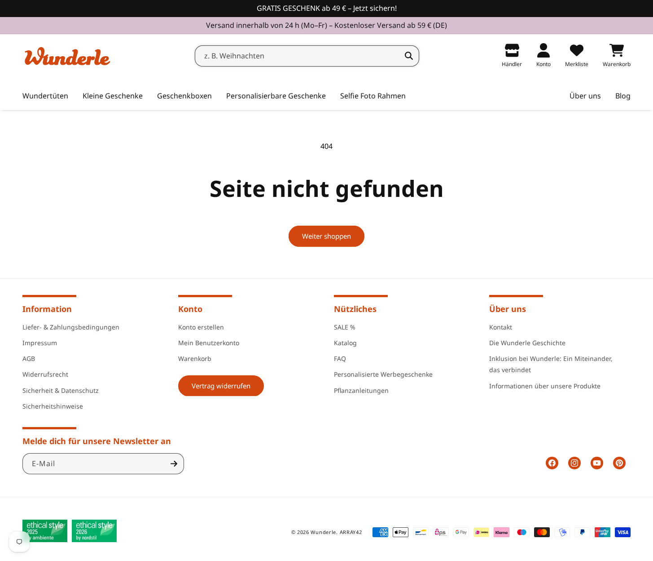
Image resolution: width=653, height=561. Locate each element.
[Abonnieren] (174, 463)
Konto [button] (190, 308)
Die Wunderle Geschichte (527, 342)
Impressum (39, 342)
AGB (28, 358)
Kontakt (500, 326)
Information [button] (47, 308)
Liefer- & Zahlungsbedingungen (70, 326)
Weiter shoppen (326, 236)
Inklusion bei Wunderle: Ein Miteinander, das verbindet (551, 364)
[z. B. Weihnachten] (409, 56)
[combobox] (307, 56)
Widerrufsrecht (45, 374)
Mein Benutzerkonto (208, 342)
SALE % (344, 326)
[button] (113, 96)
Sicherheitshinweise (52, 405)
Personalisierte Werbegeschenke (383, 374)
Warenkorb (194, 358)
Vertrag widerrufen (221, 385)
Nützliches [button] (355, 308)
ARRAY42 (351, 532)
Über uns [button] (507, 308)
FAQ (340, 358)
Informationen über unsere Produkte (544, 385)
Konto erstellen (201, 326)
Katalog (345, 342)
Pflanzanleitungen (361, 390)
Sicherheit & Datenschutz (60, 390)
